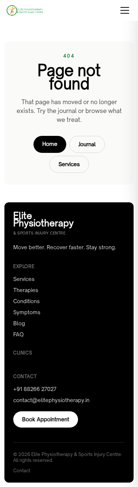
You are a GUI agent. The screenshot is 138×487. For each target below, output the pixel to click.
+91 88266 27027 (35, 389)
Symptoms (26, 312)
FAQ (18, 334)
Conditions (26, 301)
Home (49, 144)
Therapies (25, 290)
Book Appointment (45, 419)
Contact (21, 470)
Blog (19, 323)
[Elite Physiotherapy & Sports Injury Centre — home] (25, 10)
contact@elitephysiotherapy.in (51, 400)
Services (69, 164)
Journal (87, 144)
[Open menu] (124, 10)
